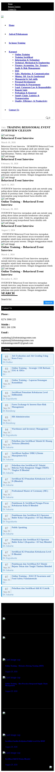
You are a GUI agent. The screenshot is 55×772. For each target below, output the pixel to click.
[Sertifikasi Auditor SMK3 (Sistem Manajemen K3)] (28, 456)
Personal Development (25, 82)
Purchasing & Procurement (27, 85)
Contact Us (12, 9)
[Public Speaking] (28, 531)
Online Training (22, 54)
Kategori (13, 52)
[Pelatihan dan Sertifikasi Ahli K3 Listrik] (28, 591)
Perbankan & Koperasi (26, 93)
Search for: (6, 299)
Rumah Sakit (21, 90)
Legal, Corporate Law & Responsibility (33, 87)
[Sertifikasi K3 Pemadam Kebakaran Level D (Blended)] (28, 482)
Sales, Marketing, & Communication (32, 74)
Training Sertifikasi (24, 57)
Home (10, 4)
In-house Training (17, 43)
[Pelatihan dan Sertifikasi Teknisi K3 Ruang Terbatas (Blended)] (28, 444)
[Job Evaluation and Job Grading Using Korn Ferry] (28, 359)
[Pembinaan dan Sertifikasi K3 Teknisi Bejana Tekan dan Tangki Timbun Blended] (28, 567)
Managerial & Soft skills (26, 79)
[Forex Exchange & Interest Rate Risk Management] (28, 408)
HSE (17, 71)
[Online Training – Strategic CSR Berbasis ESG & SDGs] (28, 371)
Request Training (14, 7)
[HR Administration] (28, 420)
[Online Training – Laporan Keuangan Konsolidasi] (28, 383)
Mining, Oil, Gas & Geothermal (30, 76)
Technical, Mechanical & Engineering (32, 63)
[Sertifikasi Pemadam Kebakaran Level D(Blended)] (28, 395)
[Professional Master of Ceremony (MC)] (28, 494)
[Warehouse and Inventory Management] (28, 432)
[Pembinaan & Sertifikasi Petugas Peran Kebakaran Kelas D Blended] (28, 506)
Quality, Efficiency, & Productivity (31, 101)
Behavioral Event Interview (17, 138)
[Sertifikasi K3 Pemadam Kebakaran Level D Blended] (28, 555)
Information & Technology (27, 60)
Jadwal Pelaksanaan (18, 34)
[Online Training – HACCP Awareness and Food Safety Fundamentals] (28, 579)
